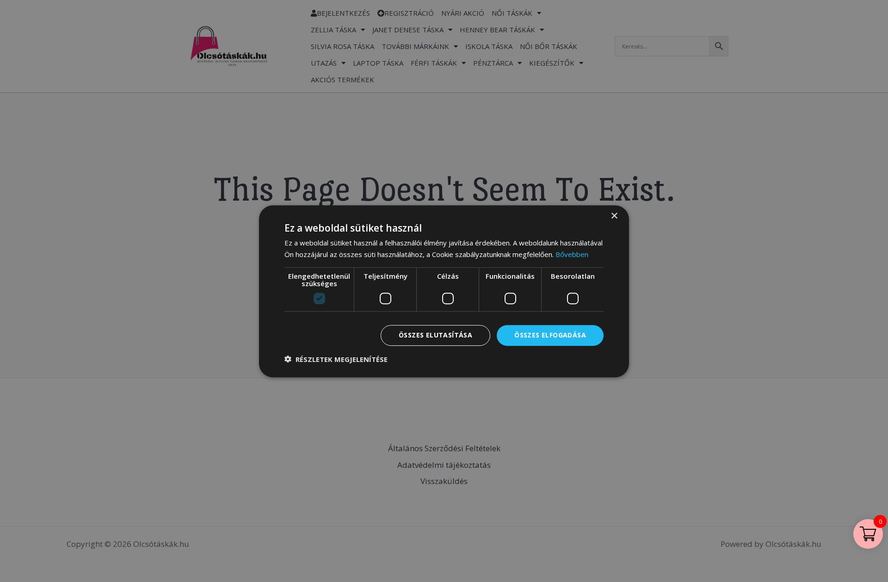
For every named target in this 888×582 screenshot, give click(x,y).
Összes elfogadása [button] (550, 335)
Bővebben (571, 254)
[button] (336, 359)
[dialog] (444, 291)
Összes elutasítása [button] (435, 335)
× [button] (613, 216)
